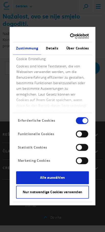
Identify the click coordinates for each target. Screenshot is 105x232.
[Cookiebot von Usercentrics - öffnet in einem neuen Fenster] (70, 36)
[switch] (82, 133)
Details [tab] (52, 48)
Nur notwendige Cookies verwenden (52, 192)
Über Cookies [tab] (77, 48)
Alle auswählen (52, 177)
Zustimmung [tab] (27, 48)
